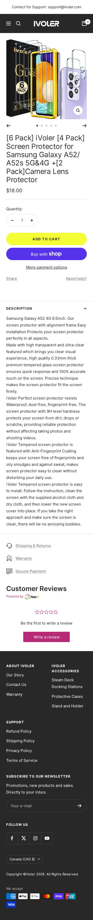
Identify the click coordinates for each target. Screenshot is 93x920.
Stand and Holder (67, 705)
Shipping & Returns (33, 545)
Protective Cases (67, 696)
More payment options (46, 267)
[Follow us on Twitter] (23, 838)
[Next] (84, 125)
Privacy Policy (19, 750)
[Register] (79, 805)
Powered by (15, 596)
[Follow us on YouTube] (47, 838)
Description (19, 308)
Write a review (47, 637)
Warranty (24, 558)
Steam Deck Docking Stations (67, 683)
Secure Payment (31, 571)
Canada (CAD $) (22, 859)
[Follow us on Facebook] (12, 838)
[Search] (18, 23)
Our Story (15, 675)
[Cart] (84, 23)
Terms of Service (21, 760)
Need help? (76, 278)
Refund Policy (19, 731)
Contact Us (16, 684)
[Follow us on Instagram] (35, 838)
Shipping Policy (20, 740)
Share (11, 278)
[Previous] (8, 125)
